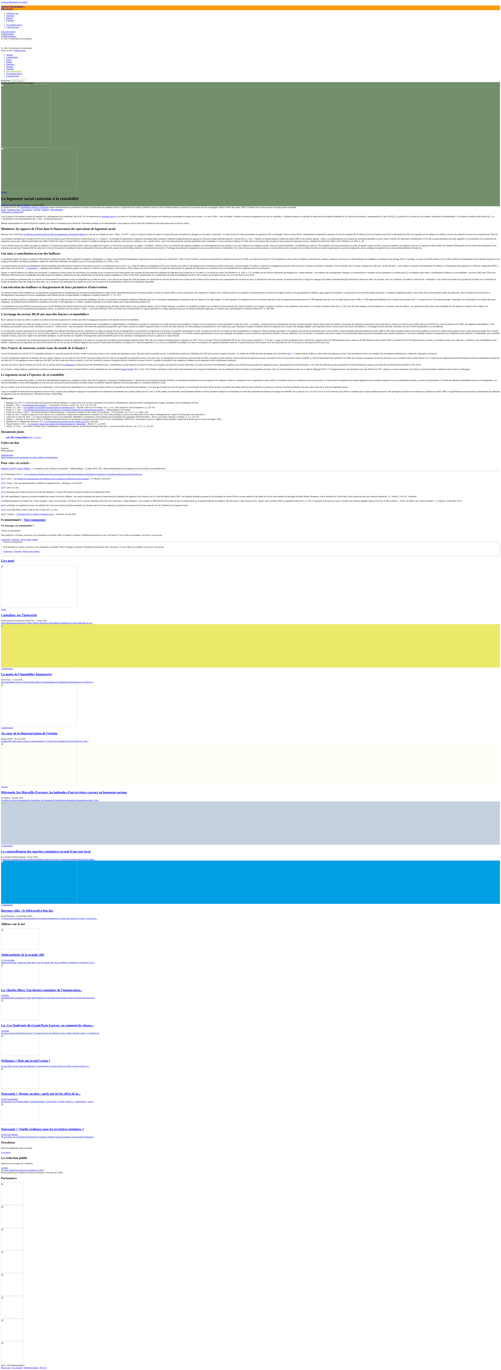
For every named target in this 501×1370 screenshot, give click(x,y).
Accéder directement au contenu (14, 2)
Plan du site (6, 1368)
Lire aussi (7, 560)
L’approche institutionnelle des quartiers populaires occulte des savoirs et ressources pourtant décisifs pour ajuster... (48, 859)
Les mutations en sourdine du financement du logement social (49, 407)
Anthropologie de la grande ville (22, 954)
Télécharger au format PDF (12, 212)
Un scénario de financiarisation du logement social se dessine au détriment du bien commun (51, 479)
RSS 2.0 (43, 1368)
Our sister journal (8, 32)
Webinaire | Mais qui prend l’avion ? (25, 1060)
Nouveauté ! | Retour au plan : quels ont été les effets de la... (40, 1093)
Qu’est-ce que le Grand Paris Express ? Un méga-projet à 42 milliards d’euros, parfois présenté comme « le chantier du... (50, 1033)
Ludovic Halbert (23, 205)
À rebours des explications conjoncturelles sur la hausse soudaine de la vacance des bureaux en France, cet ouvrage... (49, 918)
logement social (13, 210)
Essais (3, 609)
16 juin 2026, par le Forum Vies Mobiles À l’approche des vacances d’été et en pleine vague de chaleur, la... (45, 1066)
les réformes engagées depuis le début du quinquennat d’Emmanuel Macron (54, 234)
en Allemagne (68, 365)
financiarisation (56, 210)
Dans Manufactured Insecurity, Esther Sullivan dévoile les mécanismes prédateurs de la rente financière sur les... (47, 623)
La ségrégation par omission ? (34, 405)
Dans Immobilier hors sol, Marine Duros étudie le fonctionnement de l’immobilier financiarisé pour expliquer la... (47, 682)
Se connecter (17, 1368)
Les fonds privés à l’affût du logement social (34, 514)
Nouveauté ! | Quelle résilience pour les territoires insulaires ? (42, 1129)
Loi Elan (36, 210)
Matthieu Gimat (7, 205)
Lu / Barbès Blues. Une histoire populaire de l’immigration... (41, 990)
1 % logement (31, 268)
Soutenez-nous (20, 50)
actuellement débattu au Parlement (34, 207)
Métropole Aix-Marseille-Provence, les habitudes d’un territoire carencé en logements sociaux (64, 792)
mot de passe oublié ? (29, 539)
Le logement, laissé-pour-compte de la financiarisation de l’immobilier (56, 424)
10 (289, 353)
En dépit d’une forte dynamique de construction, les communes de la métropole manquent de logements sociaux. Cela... (50, 800)
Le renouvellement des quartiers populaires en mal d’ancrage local (46, 851)
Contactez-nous (12, 76)
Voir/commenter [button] (35, 519)
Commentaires (7, 669)
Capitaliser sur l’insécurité (19, 615)
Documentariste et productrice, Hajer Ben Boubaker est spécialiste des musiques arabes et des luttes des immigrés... (48, 998)
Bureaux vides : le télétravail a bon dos (27, 910)
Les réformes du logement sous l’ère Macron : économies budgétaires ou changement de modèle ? (64, 410)
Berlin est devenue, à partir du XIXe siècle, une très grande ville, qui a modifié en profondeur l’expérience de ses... (48, 962)
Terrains (4, 787)
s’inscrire (17, 551)
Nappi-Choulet (127, 369)
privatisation (27, 210)
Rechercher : (6, 80)
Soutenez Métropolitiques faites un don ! (13, 7)
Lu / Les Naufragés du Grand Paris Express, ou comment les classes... (47, 1025)
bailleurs (45, 210)
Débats (4, 192)
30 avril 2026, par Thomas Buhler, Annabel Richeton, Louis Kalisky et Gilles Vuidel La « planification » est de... (47, 1101)
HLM (3, 210)
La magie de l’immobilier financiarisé (26, 674)
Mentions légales (31, 1368)
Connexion (5, 539)
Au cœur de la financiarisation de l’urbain (29, 733)
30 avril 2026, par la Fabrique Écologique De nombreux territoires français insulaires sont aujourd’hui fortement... (47, 1137)
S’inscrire (15, 539)
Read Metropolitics (14, 71)
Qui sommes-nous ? (14, 74)
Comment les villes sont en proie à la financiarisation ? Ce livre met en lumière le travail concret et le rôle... (45, 741)
